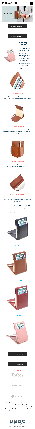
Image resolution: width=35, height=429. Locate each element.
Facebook (11, 421)
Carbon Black (17, 245)
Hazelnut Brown (17, 280)
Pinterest (23, 421)
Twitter (19, 421)
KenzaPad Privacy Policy (17, 424)
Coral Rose (17, 350)
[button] (32, 3)
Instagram (15, 421)
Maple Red (17, 315)
